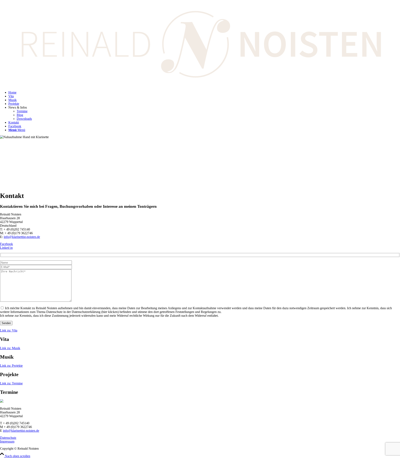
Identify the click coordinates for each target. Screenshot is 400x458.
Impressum (7, 441)
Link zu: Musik (10, 348)
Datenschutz (8, 437)
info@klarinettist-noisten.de (22, 237)
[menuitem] (204, 92)
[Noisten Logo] (200, 85)
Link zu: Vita (8, 330)
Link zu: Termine (11, 383)
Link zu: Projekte (11, 365)
